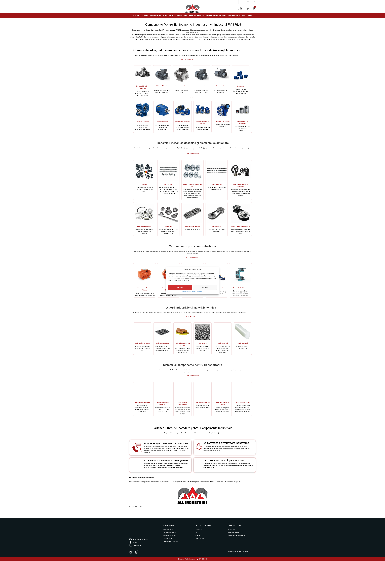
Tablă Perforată (222, 343)
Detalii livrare (200, 538)
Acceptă (180, 287)
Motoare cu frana (220, 86)
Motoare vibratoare (169, 535)
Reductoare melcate (142, 121)
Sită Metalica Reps (162, 343)
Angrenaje (168, 226)
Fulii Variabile (216, 226)
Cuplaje (144, 184)
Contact (198, 535)
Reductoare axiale (162, 121)
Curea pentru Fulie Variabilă (240, 226)
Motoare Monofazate (181, 86)
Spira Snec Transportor (142, 402)
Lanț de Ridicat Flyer (192, 226)
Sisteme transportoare (170, 541)
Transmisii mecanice (169, 532)
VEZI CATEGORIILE (186, 59)
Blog (197, 532)
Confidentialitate (186, 291)
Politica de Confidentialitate (236, 535)
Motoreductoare (168, 530)
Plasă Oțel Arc (202, 343)
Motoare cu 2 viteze (201, 86)
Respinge (205, 287)
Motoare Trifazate (162, 86)
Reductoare (241, 86)
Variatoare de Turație (223, 121)
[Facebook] (131, 552)
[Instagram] (136, 552)
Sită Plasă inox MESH (142, 343)
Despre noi (199, 530)
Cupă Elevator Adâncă (202, 402)
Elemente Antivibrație (240, 288)
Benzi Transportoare (243, 402)
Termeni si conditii (197, 291)
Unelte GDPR (232, 530)
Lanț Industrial (217, 184)
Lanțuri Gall (168, 184)
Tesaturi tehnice (168, 538)
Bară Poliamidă (243, 343)
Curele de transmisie (144, 226)
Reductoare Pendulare (182, 121)
